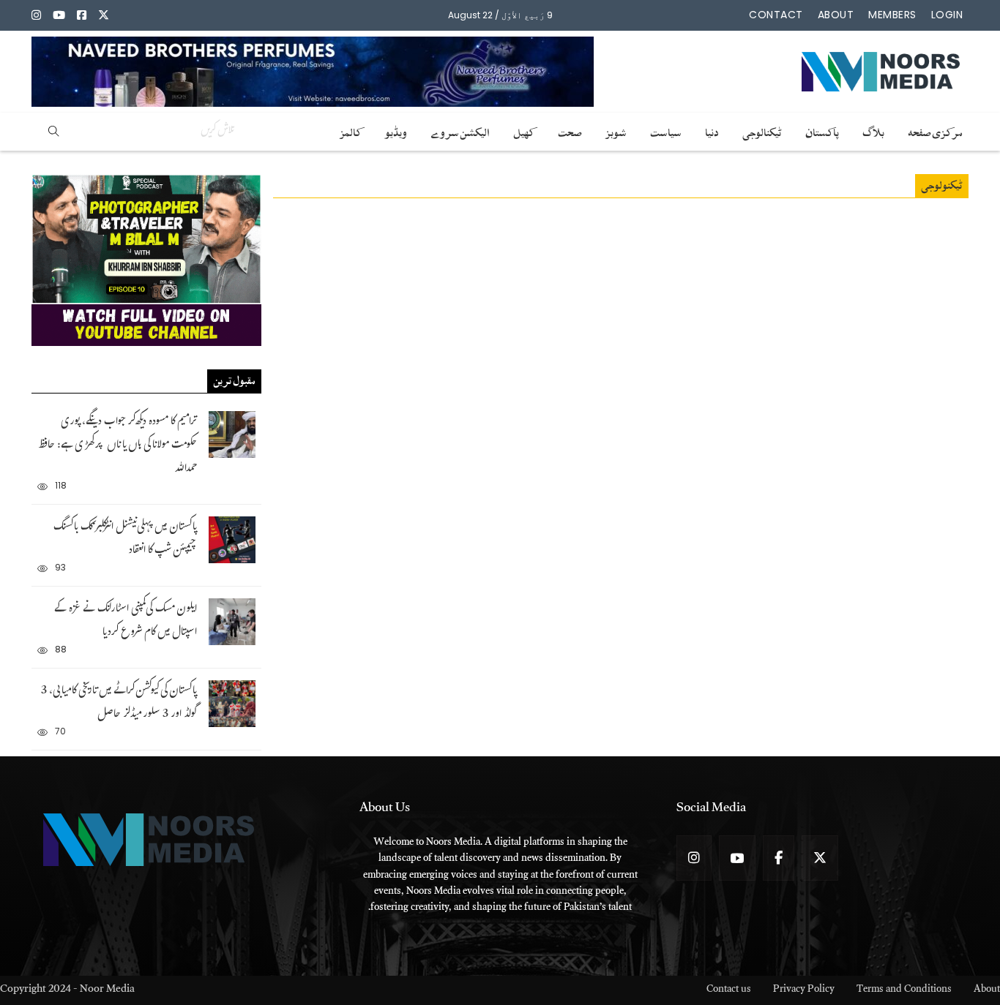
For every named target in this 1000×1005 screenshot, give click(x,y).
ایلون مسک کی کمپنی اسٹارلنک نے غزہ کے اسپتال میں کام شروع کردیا (125, 621)
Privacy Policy (804, 990)
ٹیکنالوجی (762, 130)
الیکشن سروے (460, 130)
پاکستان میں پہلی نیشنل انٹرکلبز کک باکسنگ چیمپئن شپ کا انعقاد (125, 539)
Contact (776, 14)
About (836, 14)
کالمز (351, 130)
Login (947, 14)
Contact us (728, 990)
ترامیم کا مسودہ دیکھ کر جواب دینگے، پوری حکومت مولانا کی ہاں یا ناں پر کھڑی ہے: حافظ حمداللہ (117, 446)
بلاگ (873, 130)
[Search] (53, 131)
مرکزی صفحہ (935, 130)
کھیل (523, 130)
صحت (570, 130)
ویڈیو (396, 130)
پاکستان (822, 130)
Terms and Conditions (904, 990)
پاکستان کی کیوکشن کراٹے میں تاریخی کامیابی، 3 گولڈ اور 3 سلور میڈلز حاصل (119, 703)
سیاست (666, 130)
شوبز (616, 130)
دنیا (712, 130)
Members (892, 14)
